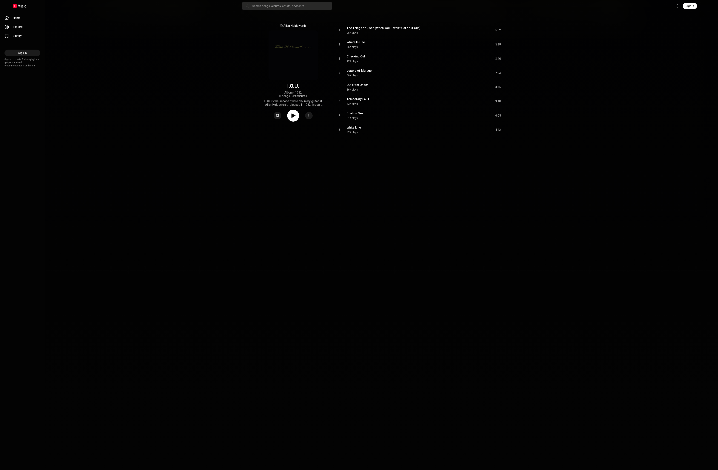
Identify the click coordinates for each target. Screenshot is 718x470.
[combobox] (292, 6)
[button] (277, 115)
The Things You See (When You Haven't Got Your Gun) (384, 28)
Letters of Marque (359, 70)
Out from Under (357, 85)
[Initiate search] (247, 6)
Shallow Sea (355, 113)
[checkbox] (498, 30)
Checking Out (356, 56)
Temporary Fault (358, 99)
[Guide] (6, 6)
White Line (354, 127)
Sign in (690, 5)
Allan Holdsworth (294, 26)
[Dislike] (477, 30)
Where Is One (356, 42)
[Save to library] (277, 115)
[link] (22, 17)
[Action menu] (309, 115)
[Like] (470, 30)
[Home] (19, 6)
